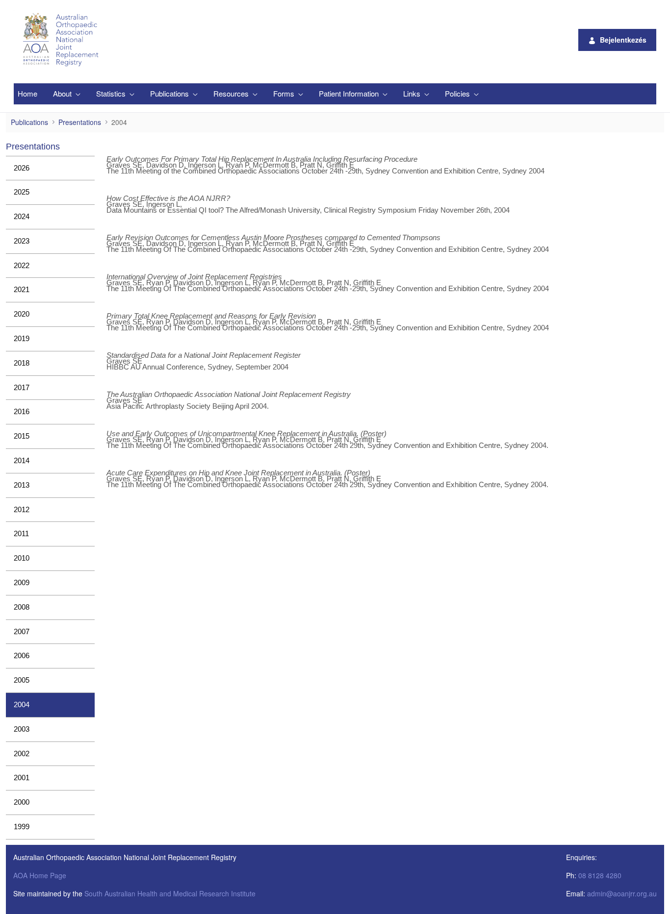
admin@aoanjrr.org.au (622, 893)
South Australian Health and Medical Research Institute (170, 893)
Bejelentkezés (623, 40)
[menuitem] (27, 93)
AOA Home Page (39, 875)
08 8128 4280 (599, 875)
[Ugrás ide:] (62, 40)
